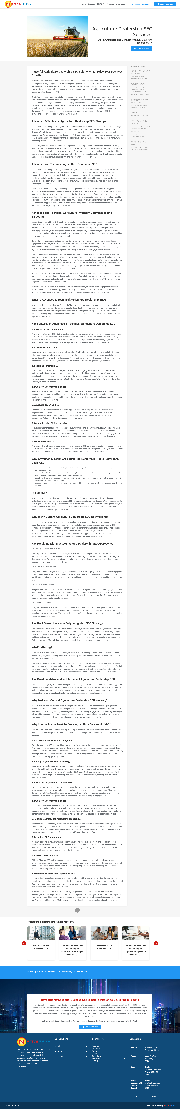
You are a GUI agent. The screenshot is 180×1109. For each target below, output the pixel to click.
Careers (95, 1054)
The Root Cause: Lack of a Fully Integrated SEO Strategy (140, 127)
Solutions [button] (91, 4)
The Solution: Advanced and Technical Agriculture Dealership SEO (139, 136)
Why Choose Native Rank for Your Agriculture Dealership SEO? (139, 149)
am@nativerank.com (152, 1083)
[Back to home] (17, 4)
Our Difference (97, 1048)
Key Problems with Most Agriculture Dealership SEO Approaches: (139, 122)
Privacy (139, 1097)
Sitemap (95, 1061)
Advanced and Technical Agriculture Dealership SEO (139, 83)
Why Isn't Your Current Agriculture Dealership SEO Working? (139, 143)
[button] (24, 943)
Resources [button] (96, 1058)
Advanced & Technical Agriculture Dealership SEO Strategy (139, 78)
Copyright (155, 1097)
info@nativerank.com (153, 1070)
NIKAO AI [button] (101, 4)
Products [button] (110, 4)
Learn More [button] (120, 4)
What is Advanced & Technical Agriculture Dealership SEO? (140, 95)
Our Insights (96, 1056)
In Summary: (135, 112)
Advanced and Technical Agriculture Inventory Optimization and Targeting (139, 89)
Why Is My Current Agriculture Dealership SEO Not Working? (140, 116)
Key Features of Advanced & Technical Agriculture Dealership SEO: (139, 101)
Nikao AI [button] (58, 1051)
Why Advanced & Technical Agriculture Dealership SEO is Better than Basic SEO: (140, 107)
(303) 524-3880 (155, 1056)
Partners (95, 1051)
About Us (95, 1046)
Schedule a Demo (166, 4)
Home (83, 4)
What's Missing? (136, 131)
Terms (147, 1097)
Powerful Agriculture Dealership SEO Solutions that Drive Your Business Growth (141, 72)
